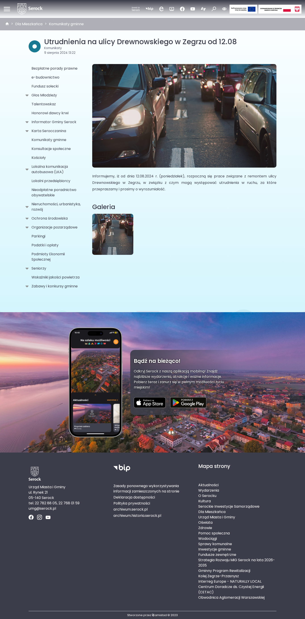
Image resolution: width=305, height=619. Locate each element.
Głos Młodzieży (44, 95)
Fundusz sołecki (44, 86)
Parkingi (38, 236)
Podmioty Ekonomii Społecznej (48, 256)
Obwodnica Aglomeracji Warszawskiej (231, 597)
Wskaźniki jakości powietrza (55, 277)
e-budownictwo (45, 77)
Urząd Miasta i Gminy (216, 517)
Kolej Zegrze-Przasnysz (218, 576)
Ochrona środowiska (49, 218)
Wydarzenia (208, 490)
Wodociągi (207, 538)
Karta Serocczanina (48, 130)
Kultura (204, 501)
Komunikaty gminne (66, 24)
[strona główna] (7, 24)
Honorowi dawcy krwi (50, 113)
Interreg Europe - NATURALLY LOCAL (229, 581)
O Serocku (207, 495)
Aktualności (208, 485)
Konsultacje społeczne (51, 148)
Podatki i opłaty (44, 245)
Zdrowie (205, 527)
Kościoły (38, 157)
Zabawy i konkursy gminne (54, 286)
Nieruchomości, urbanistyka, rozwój (56, 206)
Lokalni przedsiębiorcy (50, 180)
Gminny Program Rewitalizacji (224, 570)
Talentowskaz (43, 104)
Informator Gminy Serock (53, 122)
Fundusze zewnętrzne (217, 554)
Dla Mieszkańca (28, 24)
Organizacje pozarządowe (54, 227)
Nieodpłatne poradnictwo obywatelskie (53, 192)
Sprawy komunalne (215, 543)
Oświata (205, 522)
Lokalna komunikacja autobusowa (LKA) (49, 169)
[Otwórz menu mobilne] (7, 9)
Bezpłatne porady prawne (54, 68)
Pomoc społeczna (214, 533)
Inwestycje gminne (214, 549)
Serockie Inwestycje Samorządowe (228, 506)
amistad (161, 615)
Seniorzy (38, 268)
